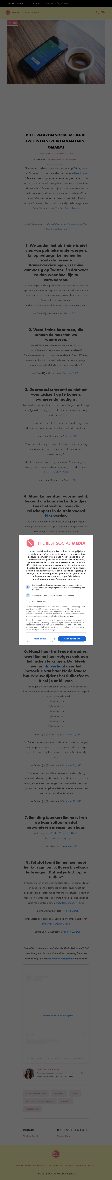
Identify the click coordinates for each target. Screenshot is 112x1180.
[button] (56, 602)
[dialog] (56, 590)
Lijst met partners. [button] (67, 616)
